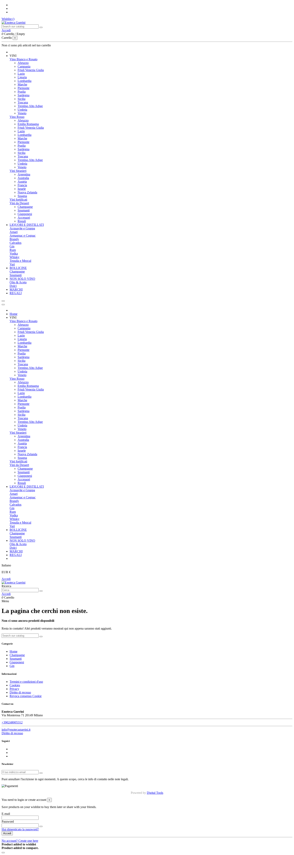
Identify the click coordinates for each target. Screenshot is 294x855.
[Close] (3, 304)
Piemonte (23, 88)
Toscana (23, 102)
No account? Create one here (20, 840)
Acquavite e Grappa (22, 228)
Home (13, 651)
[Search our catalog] (41, 27)
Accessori (24, 217)
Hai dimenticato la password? (20, 829)
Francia (22, 185)
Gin (12, 246)
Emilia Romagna (28, 124)
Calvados (15, 242)
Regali (22, 221)
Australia (23, 178)
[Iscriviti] (41, 773)
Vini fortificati (18, 199)
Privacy (14, 689)
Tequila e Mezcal (20, 260)
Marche (22, 84)
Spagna (22, 196)
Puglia (22, 91)
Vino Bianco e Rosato (23, 59)
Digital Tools (155, 792)
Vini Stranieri (18, 170)
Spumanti (24, 210)
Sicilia (21, 99)
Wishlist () (8, 19)
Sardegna (23, 95)
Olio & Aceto (18, 282)
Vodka (14, 253)
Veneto (22, 113)
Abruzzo (23, 63)
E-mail (6, 813)
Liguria (22, 77)
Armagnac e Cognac (23, 235)
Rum (13, 250)
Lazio (21, 73)
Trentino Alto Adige (30, 106)
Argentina (24, 174)
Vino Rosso (17, 117)
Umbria (22, 109)
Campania (24, 66)
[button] (13, 55)
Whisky (14, 257)
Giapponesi (25, 214)
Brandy (14, 239)
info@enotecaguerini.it (16, 729)
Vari (12, 264)
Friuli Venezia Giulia (31, 70)
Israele (22, 188)
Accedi (6, 579)
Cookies (15, 685)
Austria (22, 181)
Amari (14, 232)
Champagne (25, 206)
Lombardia (24, 81)
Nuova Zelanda (27, 192)
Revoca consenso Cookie (26, 696)
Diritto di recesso (20, 692)
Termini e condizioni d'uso (26, 681)
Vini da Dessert (19, 203)
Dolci (13, 286)
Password (8, 821)
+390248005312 (12, 722)
